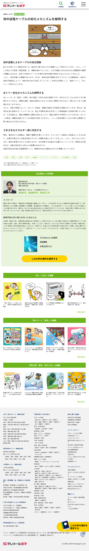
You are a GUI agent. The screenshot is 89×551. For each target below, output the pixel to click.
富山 (18, 429)
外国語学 (37, 429)
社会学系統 (37, 450)
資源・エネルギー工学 (41, 479)
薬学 (42, 495)
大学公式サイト (46, 246)
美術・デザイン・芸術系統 (42, 433)
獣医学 (45, 488)
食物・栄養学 (39, 507)
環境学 (51, 452)
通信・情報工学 (39, 475)
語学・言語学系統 (39, 426)
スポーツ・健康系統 (40, 512)
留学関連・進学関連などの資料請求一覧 (15, 485)
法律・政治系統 (38, 440)
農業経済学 (38, 488)
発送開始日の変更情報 (74, 420)
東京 (23, 425)
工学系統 (36, 469)
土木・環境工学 (56, 475)
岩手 (12, 422)
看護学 (37, 500)
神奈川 (27, 425)
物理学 (41, 466)
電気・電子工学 (19, 14)
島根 (15, 436)
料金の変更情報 (72, 425)
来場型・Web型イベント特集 (76, 479)
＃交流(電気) (65, 157)
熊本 (27, 441)
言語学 (51, 429)
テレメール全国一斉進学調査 (76, 497)
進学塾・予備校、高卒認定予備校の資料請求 (16, 497)
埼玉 (17, 425)
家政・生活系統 (38, 505)
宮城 (15, 422)
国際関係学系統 (38, 457)
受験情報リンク (72, 461)
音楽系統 (36, 438)
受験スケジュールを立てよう (76, 484)
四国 (4, 439)
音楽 (42, 438)
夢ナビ (70, 500)
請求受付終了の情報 (73, 422)
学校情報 (43, 242)
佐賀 (21, 441)
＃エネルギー (55, 157)
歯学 (42, 493)
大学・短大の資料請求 (9, 417)
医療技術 (43, 500)
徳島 (12, 439)
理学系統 (36, 464)
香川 (9, 439)
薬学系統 (36, 495)
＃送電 (20, 157)
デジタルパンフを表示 (48, 237)
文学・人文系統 (38, 417)
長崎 (24, 441)
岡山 (12, 436)
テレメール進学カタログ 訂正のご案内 (76, 458)
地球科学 (57, 466)
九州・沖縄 (6, 441)
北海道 (5, 420)
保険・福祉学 (49, 503)
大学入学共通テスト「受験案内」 (13, 505)
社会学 (37, 452)
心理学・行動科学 (53, 422)
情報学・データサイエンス (42, 461)
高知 (17, 439)
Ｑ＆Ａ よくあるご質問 (75, 433)
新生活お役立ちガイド (74, 489)
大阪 (15, 434)
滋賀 (9, 434)
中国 (4, 436)
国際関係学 (48, 457)
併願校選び (71, 481)
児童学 (52, 507)
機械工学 (37, 471)
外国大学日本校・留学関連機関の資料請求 (15, 487)
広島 (17, 436)
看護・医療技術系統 (40, 498)
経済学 (37, 447)
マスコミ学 (38, 454)
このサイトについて (73, 438)
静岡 (9, 431)
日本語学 (44, 429)
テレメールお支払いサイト (75, 447)
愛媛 (15, 439)
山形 (20, 422)
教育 (42, 431)
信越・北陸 (6, 429)
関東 (4, 425)
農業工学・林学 (50, 486)
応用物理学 (45, 477)
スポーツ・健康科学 (53, 512)
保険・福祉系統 (38, 503)
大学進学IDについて (73, 436)
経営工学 (52, 479)
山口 (20, 436)
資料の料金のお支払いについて (76, 441)
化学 (46, 466)
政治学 (41, 443)
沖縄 (8, 443)
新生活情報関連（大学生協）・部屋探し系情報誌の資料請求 (17, 493)
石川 (21, 429)
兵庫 (17, 434)
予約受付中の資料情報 (74, 417)
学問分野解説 (71, 470)
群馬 (15, 425)
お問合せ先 (71, 454)
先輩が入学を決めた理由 (75, 486)
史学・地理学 (53, 420)
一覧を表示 (80, 312)
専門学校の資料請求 (9, 452)
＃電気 (6, 157)
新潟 (13, 429)
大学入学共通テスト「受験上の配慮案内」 (15, 508)
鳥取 (9, 436)
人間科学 (47, 424)
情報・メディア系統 (40, 459)
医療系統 (36, 491)
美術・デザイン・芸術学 (41, 436)
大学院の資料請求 (8, 467)
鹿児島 (5, 443)
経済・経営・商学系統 (40, 445)
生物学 (51, 466)
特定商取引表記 (72, 452)
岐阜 (12, 431)
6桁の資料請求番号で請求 (10, 526)
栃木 (12, 425)
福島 (23, 422)
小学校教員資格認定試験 (10, 515)
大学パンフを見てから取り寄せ (76, 473)
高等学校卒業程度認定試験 (11, 510)
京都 (12, 434)
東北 (4, 422)
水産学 (61, 488)
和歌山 (24, 434)
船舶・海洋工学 (39, 481)
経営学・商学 (44, 447)
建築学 (48, 475)
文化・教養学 (39, 424)
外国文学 (44, 420)
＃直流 (74, 157)
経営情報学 (53, 447)
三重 (17, 431)
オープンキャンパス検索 (75, 477)
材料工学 (37, 477)
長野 (16, 429)
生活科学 (37, 509)
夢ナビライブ (71, 502)
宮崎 (18, 441)
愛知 (15, 431)
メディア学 (55, 461)
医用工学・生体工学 (41, 473)
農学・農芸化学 (39, 486)
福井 (24, 429)
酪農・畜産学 (53, 488)
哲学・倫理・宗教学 (41, 422)
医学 (42, 491)
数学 (36, 466)
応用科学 (52, 477)
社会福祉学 (44, 452)
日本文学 (37, 420)
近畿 (4, 434)
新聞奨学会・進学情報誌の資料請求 (13, 490)
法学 (36, 443)
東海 (4, 431)
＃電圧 (13, 157)
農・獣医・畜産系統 (40, 484)
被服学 (46, 507)
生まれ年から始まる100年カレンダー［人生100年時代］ (77, 506)
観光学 (57, 452)
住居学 (58, 507)
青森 (9, 422)
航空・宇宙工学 (46, 471)
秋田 (17, 422)
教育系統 (36, 431)
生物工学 (60, 477)
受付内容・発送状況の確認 (75, 445)
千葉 (20, 425)
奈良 (20, 434)
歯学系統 (36, 493)
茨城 (9, 425)
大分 (16, 441)
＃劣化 (27, 157)
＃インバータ (44, 157)
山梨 (4, 427)
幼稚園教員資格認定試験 (10, 512)
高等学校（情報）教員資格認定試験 (13, 517)
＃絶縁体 (34, 157)
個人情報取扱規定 (73, 450)
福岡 (13, 441)
